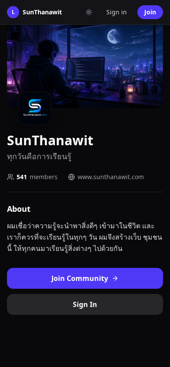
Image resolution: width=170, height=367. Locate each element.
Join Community (79, 278)
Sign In (85, 304)
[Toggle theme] (89, 12)
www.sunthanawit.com (111, 177)
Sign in (116, 12)
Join (150, 12)
